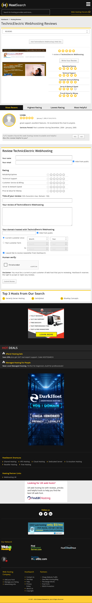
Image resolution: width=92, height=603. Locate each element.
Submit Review (9, 281)
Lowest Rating (57, 107)
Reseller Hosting (10, 464)
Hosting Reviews (16, 19)
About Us (29, 589)
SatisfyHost (39, 298)
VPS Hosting (25, 461)
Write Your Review (69, 60)
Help (28, 582)
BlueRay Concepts (71, 298)
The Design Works (48, 582)
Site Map (29, 579)
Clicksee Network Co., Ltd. (44, 599)
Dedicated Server (55, 461)
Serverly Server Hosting (15, 298)
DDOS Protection (48, 586)
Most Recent (11, 107)
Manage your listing (12, 582)
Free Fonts (46, 584)
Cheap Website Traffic (50, 577)
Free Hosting (26, 464)
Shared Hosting (10, 461)
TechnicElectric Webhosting (72, 54)
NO (81, 137)
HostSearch (4, 19)
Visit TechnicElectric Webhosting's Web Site (46, 42)
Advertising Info (10, 584)
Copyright (30, 591)
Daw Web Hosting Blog (50, 579)
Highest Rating (34, 107)
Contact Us (30, 577)
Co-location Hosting (74, 461)
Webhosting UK (10, 477)
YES (75, 137)
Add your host (10, 580)
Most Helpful (80, 107)
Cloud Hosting (39, 461)
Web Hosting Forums (79, 12)
